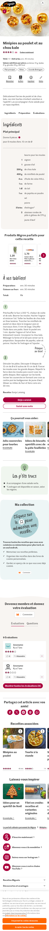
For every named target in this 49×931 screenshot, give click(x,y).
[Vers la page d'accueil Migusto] (9, 3)
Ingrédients (10, 113)
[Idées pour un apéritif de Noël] (13, 802)
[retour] (5, 11)
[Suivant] (43, 255)
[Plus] (42, 656)
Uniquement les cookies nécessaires (24, 920)
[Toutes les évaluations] (8, 52)
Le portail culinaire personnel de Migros (19, 827)
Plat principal (10, 69)
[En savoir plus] (13, 444)
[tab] (24, 880)
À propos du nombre (19, 138)
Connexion (26, 573)
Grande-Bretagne (35, 69)
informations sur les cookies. (16, 915)
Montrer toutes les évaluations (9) (23, 685)
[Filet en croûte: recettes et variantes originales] (35, 802)
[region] (24, 911)
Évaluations (38, 113)
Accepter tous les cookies (24, 927)
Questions (32, 623)
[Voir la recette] (13, 749)
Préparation (24, 113)
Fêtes (21, 69)
